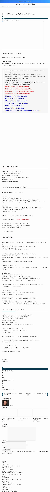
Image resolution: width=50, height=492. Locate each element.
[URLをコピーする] (3, 378)
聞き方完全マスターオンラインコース (11, 466)
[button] (2, 372)
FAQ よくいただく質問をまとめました (11, 479)
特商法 (3, 486)
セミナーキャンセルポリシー (9, 482)
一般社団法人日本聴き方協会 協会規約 (11, 484)
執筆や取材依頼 (5, 477)
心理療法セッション (6, 467)
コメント (4, 440)
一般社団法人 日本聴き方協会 (25, 4)
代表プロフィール (6, 464)
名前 (3, 442)
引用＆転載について (6, 481)
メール (4, 444)
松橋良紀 (11, 405)
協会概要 (4, 461)
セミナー (4, 462)
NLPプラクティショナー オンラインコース (12, 474)
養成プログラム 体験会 (7, 469)
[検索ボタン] (48, 4)
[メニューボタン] (1, 4)
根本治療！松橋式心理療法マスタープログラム (13, 472)
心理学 (4, 18)
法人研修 (4, 476)
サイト (3, 447)
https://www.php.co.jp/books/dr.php (10, 181)
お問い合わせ (5, 489)
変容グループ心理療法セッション (10, 471)
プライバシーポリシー (7, 487)
